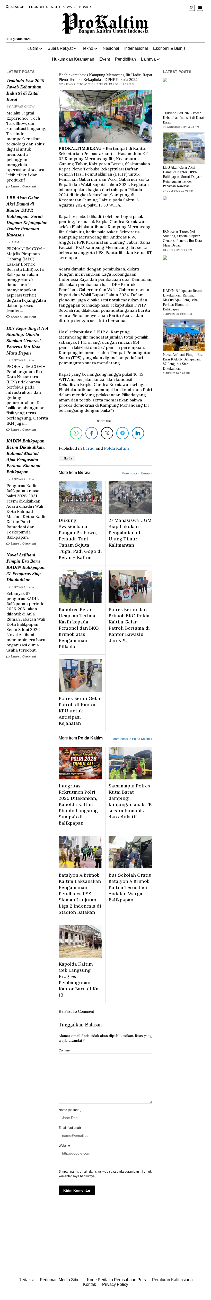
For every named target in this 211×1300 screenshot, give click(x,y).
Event (104, 59)
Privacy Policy (115, 1284)
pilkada (67, 458)
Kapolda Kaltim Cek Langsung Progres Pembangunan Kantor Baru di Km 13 (79, 979)
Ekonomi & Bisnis (169, 48)
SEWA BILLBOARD (77, 7)
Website (64, 1145)
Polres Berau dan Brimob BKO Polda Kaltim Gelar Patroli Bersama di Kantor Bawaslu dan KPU (129, 624)
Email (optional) (70, 1128)
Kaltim (32, 48)
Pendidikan (125, 59)
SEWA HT (53, 7)
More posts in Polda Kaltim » (132, 739)
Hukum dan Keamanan (73, 59)
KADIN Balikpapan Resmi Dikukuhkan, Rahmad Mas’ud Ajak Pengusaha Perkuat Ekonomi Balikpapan (25, 456)
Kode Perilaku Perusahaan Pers (116, 1280)
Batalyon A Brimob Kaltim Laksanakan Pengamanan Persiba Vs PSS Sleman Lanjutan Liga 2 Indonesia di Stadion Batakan (80, 893)
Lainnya (148, 59)
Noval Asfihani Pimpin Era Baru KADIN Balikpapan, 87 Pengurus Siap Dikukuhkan (26, 567)
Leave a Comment (23, 186)
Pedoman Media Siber (60, 1280)
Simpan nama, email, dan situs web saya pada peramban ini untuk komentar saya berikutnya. (105, 1174)
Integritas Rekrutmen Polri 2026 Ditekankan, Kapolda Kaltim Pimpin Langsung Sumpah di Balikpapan (78, 804)
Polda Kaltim (116, 448)
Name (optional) (70, 1110)
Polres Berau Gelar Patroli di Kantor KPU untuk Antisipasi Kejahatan (80, 710)
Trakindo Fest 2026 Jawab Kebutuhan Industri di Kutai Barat (25, 90)
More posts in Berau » (137, 473)
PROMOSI (36, 7)
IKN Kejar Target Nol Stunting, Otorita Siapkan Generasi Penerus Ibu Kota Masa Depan (27, 341)
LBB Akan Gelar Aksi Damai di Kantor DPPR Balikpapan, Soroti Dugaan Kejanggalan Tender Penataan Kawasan (27, 216)
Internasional (136, 48)
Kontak (89, 1284)
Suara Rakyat (60, 48)
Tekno (87, 48)
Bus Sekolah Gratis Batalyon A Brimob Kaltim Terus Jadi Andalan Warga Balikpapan (130, 887)
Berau (88, 448)
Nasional (111, 48)
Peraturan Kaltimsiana (172, 1280)
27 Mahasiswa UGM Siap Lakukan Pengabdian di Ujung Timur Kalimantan (130, 532)
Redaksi (26, 1280)
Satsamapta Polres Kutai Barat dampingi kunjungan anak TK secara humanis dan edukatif (130, 801)
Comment (65, 1050)
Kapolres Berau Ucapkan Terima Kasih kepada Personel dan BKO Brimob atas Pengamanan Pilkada (79, 627)
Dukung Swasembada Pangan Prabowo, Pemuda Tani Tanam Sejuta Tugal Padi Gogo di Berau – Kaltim (80, 538)
